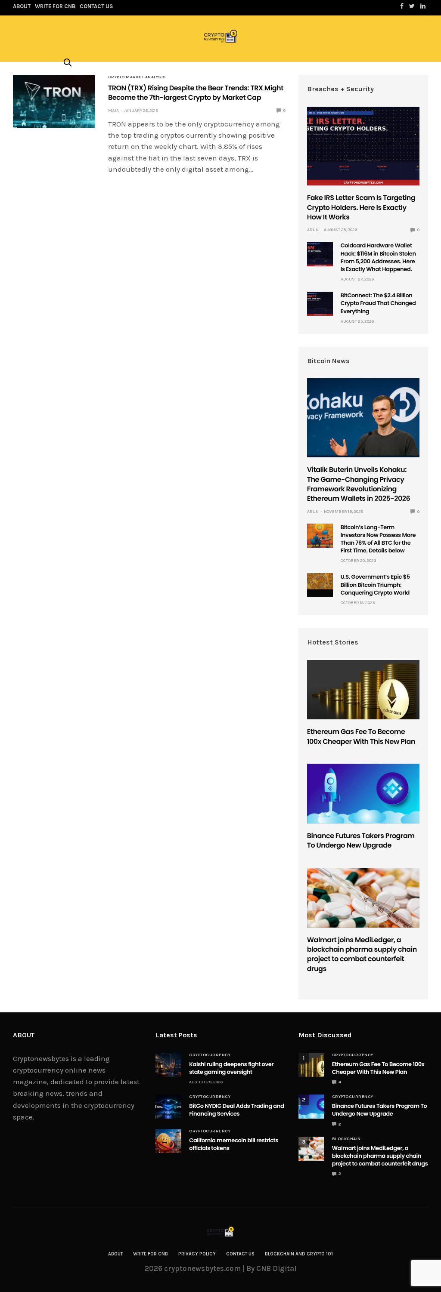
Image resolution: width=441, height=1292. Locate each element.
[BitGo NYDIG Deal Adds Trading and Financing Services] (168, 1107)
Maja (113, 110)
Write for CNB (150, 1254)
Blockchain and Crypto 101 (299, 1254)
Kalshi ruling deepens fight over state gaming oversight (231, 1068)
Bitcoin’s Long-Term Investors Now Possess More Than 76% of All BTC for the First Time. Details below (378, 539)
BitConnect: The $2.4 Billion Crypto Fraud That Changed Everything (378, 303)
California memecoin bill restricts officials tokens (233, 1144)
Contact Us (240, 1254)
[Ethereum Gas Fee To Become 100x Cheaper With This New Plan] (363, 690)
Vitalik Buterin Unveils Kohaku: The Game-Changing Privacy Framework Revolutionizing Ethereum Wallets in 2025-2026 (358, 484)
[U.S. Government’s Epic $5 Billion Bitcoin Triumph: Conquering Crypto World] (320, 581)
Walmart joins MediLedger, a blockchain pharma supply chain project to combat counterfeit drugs (362, 954)
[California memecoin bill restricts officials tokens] (168, 1141)
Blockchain (346, 1139)
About (115, 1254)
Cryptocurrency (209, 1055)
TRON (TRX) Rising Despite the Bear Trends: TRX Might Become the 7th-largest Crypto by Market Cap (195, 92)
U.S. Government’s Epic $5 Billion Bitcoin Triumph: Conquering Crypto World (375, 584)
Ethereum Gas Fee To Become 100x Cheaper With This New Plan (361, 736)
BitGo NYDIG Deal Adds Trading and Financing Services (236, 1110)
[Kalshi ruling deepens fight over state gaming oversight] (168, 1065)
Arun (313, 229)
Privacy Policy (197, 1254)
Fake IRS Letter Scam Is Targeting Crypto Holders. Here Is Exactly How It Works (361, 207)
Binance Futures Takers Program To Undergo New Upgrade (361, 840)
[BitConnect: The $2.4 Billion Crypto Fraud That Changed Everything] (320, 304)
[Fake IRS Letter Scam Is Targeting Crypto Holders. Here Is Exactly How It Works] (363, 146)
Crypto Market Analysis (137, 77)
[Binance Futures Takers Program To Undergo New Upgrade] (363, 793)
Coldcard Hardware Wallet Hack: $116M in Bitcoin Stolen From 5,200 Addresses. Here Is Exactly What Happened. (378, 257)
